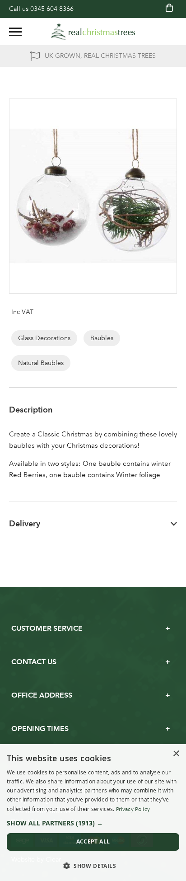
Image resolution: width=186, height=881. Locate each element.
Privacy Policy (133, 809)
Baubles (101, 338)
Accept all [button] (93, 841)
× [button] (175, 753)
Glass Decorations (44, 338)
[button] (93, 823)
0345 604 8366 (52, 9)
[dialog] (93, 812)
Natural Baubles (41, 363)
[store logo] (93, 32)
